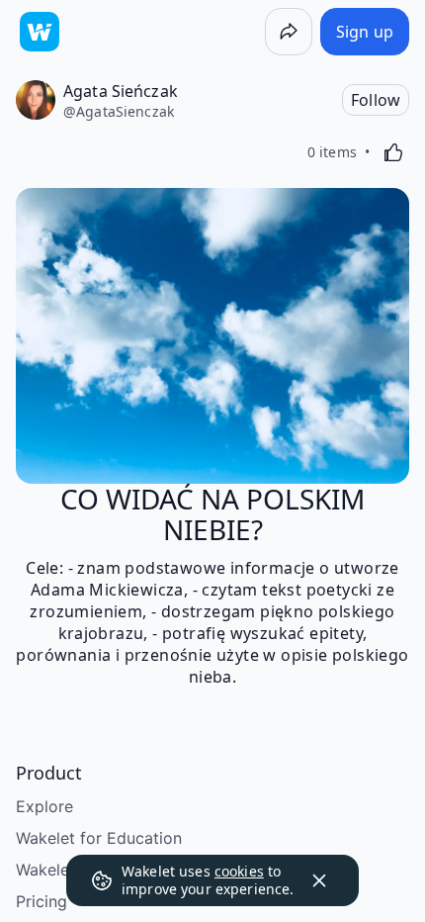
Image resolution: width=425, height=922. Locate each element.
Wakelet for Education (99, 838)
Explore (44, 806)
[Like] (393, 152)
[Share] (288, 31)
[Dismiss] (319, 880)
